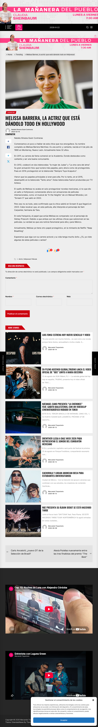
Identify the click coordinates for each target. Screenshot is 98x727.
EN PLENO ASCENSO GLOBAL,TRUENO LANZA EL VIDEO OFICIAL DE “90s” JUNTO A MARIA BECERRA (66, 371)
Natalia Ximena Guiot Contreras (22, 129)
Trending (11, 112)
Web (69, 296)
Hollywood (27, 259)
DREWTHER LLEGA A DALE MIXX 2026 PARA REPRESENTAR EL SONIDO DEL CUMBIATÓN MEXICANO (62, 441)
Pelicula (34, 259)
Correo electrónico (45, 296)
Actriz (21, 259)
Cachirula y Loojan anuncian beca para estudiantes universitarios (63, 474)
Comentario (11, 278)
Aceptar (63, 720)
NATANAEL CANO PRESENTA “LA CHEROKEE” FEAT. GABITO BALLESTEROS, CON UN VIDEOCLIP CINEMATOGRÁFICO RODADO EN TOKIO (64, 406)
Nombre (9, 296)
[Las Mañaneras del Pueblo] (49, 42)
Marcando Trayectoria (55, 347)
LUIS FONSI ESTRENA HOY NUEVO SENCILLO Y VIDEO (66, 335)
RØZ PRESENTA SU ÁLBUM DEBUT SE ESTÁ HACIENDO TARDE (66, 509)
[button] (93, 700)
